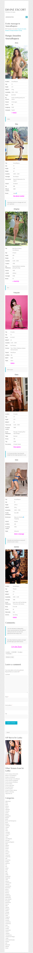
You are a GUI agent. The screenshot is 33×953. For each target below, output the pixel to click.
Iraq (6, 866)
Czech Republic (8, 838)
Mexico (7, 889)
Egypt (6, 843)
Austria (6, 812)
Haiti (6, 858)
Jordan (6, 874)
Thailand (7, 933)
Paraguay (7, 909)
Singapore (7, 917)
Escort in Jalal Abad (9, 785)
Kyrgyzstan (7, 878)
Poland (6, 910)
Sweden (7, 928)
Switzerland (8, 930)
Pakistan (7, 907)
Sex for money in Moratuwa (11, 782)
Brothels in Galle (10, 657)
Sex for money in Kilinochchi (11, 774)
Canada (7, 827)
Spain (6, 925)
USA (6, 943)
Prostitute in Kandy (18, 30)
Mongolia (7, 894)
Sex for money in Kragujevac (11, 780)
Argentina (7, 809)
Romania (7, 914)
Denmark (7, 840)
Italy (6, 871)
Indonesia (7, 863)
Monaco (7, 892)
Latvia (6, 879)
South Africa (8, 922)
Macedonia (7, 887)
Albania (7, 806)
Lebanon (7, 881)
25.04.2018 (13, 652)
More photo (17, 447)
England (7, 845)
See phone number (18, 196)
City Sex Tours (16, 646)
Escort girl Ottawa (9, 787)
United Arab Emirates (10, 940)
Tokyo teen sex (8, 793)
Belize (6, 819)
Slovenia (7, 920)
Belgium (7, 817)
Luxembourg (8, 886)
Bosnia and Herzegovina (10, 821)
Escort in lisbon (8, 783)
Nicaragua (7, 900)
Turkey (6, 938)
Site (6, 713)
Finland (7, 848)
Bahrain (7, 814)
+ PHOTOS (15, 281)
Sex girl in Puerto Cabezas (11, 790)
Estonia (7, 847)
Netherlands (8, 897)
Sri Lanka (20, 652)
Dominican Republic (9, 842)
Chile (6, 829)
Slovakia (7, 918)
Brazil (6, 822)
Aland (6, 804)
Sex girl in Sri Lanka (21, 29)
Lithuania (7, 884)
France (6, 850)
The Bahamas (8, 935)
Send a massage (19, 534)
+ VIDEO (13, 113)
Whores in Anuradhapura (10, 775)
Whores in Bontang (9, 792)
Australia (7, 811)
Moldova (7, 891)
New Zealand (8, 899)
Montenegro (8, 896)
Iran (6, 865)
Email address (8, 705)
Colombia (7, 832)
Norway (7, 904)
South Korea (8, 923)
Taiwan (7, 931)
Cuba (6, 837)
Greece (6, 853)
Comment (7, 674)
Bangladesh (8, 816)
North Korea (8, 902)
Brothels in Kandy (9, 30)
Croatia (7, 835)
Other (6, 905)
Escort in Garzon (9, 788)
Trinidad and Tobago (10, 936)
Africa (6, 803)
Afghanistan (8, 801)
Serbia (6, 915)
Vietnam (7, 946)
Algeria (6, 807)
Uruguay (7, 941)
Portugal (7, 912)
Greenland (7, 855)
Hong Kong (7, 860)
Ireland (6, 868)
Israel (6, 869)
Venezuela (7, 944)
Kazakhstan (7, 876)
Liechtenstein (8, 883)
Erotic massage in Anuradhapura (12, 779)
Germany (7, 852)
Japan (6, 873)
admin (8, 652)
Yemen (6, 948)
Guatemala (7, 856)
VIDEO (12, 363)
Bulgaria (7, 824)
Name (7, 697)
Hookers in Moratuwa (10, 777)
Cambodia (7, 825)
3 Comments (8, 653)
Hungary (7, 861)
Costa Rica (7, 834)
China (6, 830)
